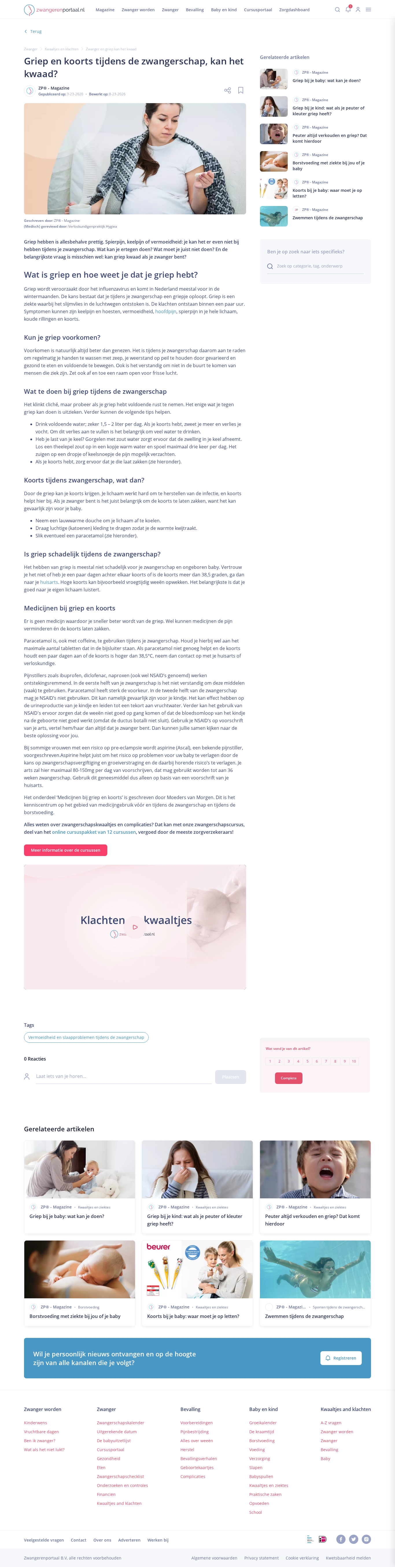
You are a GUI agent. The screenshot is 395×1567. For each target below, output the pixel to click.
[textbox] (315, 1057)
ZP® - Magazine (67, 220)
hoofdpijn (165, 311)
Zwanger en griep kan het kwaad (111, 49)
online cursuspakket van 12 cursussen (94, 832)
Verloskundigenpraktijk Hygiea (92, 226)
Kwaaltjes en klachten (62, 49)
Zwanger (31, 49)
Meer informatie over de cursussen (65, 850)
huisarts (49, 582)
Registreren (344, 1358)
